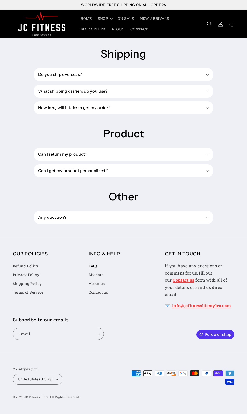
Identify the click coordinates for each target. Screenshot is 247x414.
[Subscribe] (97, 334)
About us (97, 283)
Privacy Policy (26, 274)
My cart (96, 274)
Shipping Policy (27, 283)
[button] (105, 18)
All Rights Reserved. (64, 397)
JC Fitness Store (36, 397)
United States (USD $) (35, 379)
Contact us (98, 292)
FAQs (93, 266)
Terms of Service (28, 292)
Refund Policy (26, 266)
